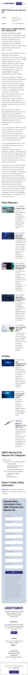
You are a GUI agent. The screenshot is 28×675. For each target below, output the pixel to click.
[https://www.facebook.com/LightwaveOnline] (12, 645)
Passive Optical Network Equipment (13, 474)
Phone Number (9, 534)
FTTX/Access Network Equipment (14, 471)
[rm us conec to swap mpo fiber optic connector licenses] (8, 423)
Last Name (8, 522)
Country (8, 558)
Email (7, 528)
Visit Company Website (18, 23)
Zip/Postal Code (9, 551)
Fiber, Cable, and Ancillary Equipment (15, 461)
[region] (14, 669)
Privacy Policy (16, 668)
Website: (4, 23)
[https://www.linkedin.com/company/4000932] (14, 645)
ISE (14, 658)
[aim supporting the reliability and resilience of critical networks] (8, 362)
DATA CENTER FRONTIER (14, 651)
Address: (4, 17)
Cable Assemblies (20, 206)
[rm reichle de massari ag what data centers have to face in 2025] (8, 297)
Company (7, 540)
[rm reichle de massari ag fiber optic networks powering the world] (8, 235)
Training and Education (11, 476)
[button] (3, 4)
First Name (8, 516)
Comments (8, 564)
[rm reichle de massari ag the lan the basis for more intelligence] (8, 266)
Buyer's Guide (7, 459)
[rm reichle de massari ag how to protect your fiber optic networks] (8, 328)
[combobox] (14, 560)
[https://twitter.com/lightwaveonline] (15, 645)
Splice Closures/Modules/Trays (15, 469)
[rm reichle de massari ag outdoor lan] (8, 209)
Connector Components (18, 421)
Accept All (14, 672)
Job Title (8, 545)
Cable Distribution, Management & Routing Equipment (15, 466)
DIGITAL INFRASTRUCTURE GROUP (14, 657)
